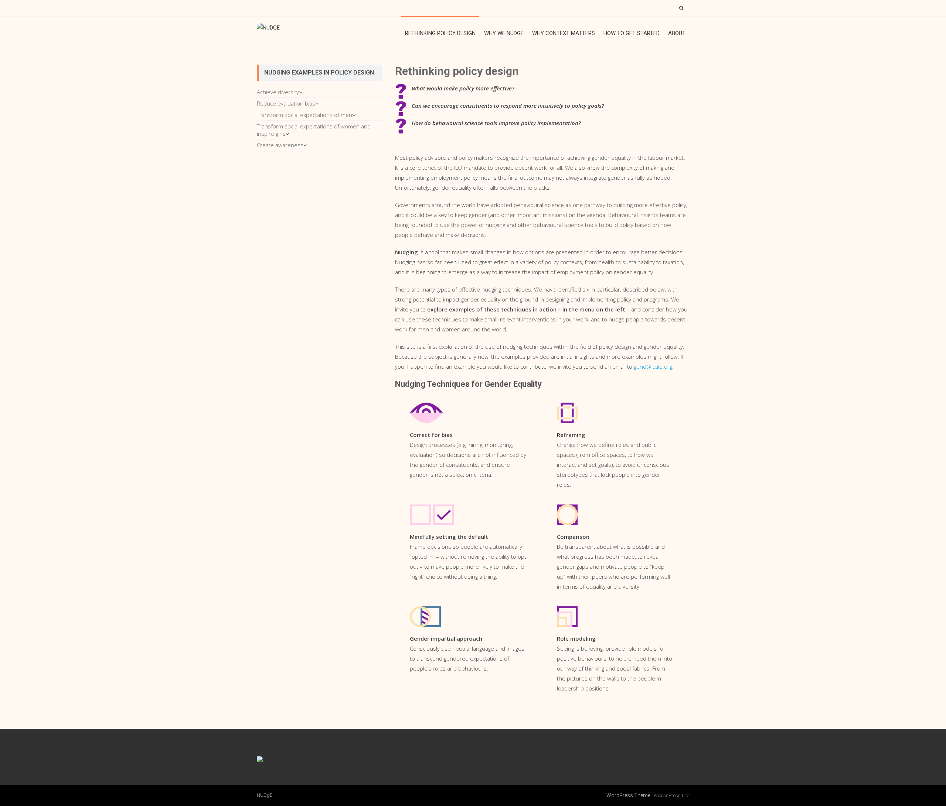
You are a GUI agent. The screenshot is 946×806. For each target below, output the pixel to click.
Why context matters (563, 33)
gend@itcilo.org (653, 366)
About (676, 33)
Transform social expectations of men (304, 114)
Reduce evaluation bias (286, 103)
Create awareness (280, 145)
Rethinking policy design (440, 33)
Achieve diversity (278, 92)
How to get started (631, 33)
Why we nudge (504, 33)
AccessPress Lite (671, 795)
